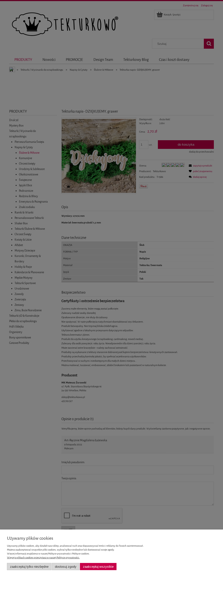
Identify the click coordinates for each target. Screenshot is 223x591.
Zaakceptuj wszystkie (98, 566)
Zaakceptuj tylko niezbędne (29, 566)
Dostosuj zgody (65, 566)
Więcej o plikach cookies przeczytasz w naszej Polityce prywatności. (43, 557)
